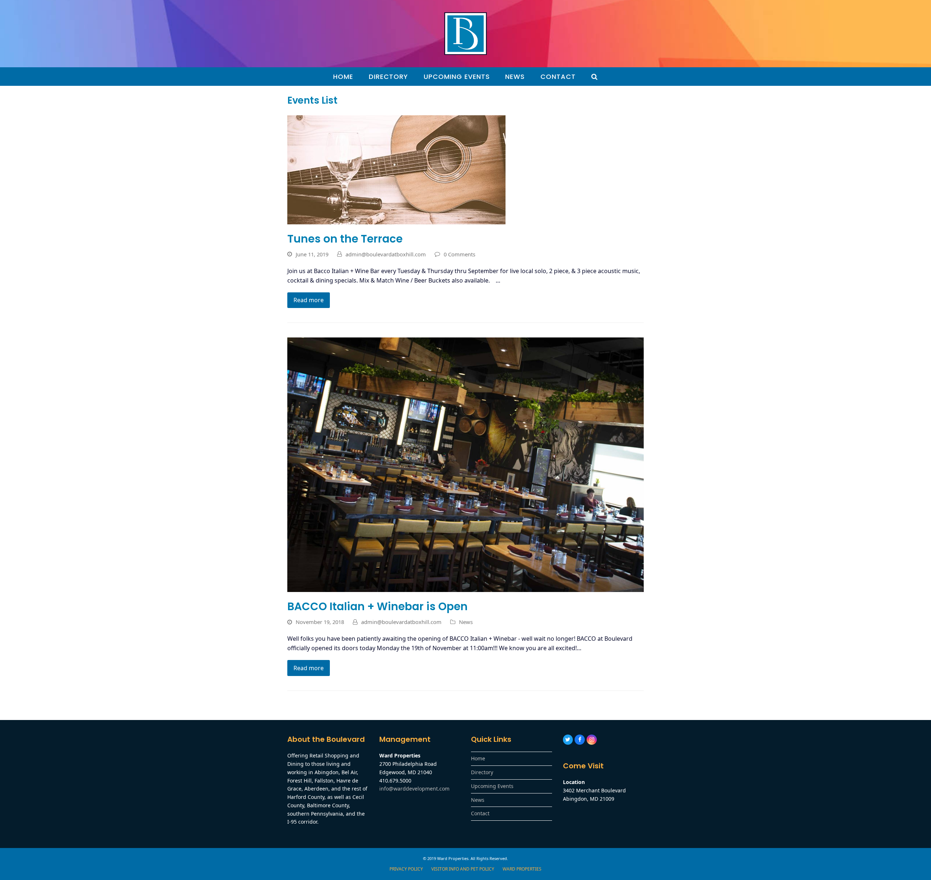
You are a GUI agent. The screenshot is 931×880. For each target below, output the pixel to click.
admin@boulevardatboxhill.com (385, 254)
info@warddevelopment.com (414, 788)
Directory (482, 772)
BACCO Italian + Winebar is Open (377, 606)
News (466, 621)
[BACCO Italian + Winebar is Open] (465, 464)
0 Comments (459, 254)
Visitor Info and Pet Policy (462, 869)
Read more (308, 300)
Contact (480, 813)
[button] (594, 77)
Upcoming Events (492, 786)
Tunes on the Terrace (345, 238)
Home (478, 758)
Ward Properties (522, 869)
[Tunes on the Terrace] (396, 169)
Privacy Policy (406, 869)
